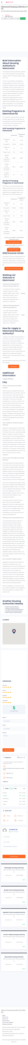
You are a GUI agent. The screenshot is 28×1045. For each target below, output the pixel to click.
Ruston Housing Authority (12, 606)
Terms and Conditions (7, 1022)
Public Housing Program (14, 242)
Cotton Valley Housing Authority (14, 934)
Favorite (11, 18)
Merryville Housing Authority (14, 957)
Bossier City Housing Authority (14, 890)
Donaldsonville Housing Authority (13, 611)
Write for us (5, 1017)
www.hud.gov (13, 366)
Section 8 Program (13, 249)
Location (5, 18)
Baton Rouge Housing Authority (13, 612)
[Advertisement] (14, 37)
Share (18, 18)
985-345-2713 (9, 16)
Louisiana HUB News (8, 379)
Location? (5, 700)
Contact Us (5, 1018)
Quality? (5, 695)
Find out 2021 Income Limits (13, 268)
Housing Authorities (7, 1024)
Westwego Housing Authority (14, 868)
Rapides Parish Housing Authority (14, 912)
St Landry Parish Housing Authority (14, 609)
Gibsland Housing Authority (12, 608)
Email (4, 725)
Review (23, 18)
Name (4, 717)
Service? (5, 685)
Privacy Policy (5, 1020)
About (3, 1015)
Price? (4, 690)
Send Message (14, 856)
